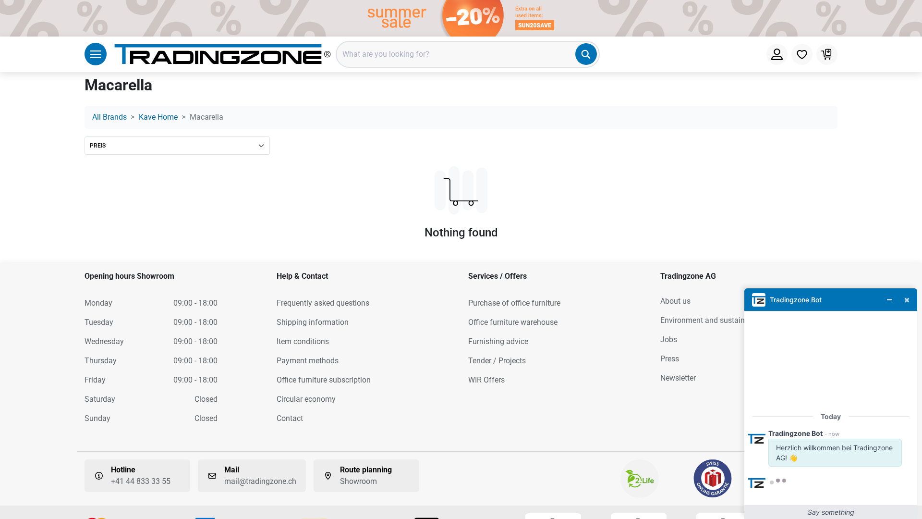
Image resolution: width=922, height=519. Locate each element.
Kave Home (158, 117)
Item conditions (303, 341)
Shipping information (313, 322)
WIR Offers (486, 379)
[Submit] (586, 54)
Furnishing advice (498, 341)
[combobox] (468, 54)
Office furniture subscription (324, 379)
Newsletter (678, 378)
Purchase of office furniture (514, 303)
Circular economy (306, 399)
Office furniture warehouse (513, 322)
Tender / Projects (497, 360)
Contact (290, 418)
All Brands (109, 117)
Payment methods (308, 360)
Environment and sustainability (712, 320)
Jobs (668, 339)
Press (669, 358)
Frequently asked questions (323, 303)
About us (675, 301)
